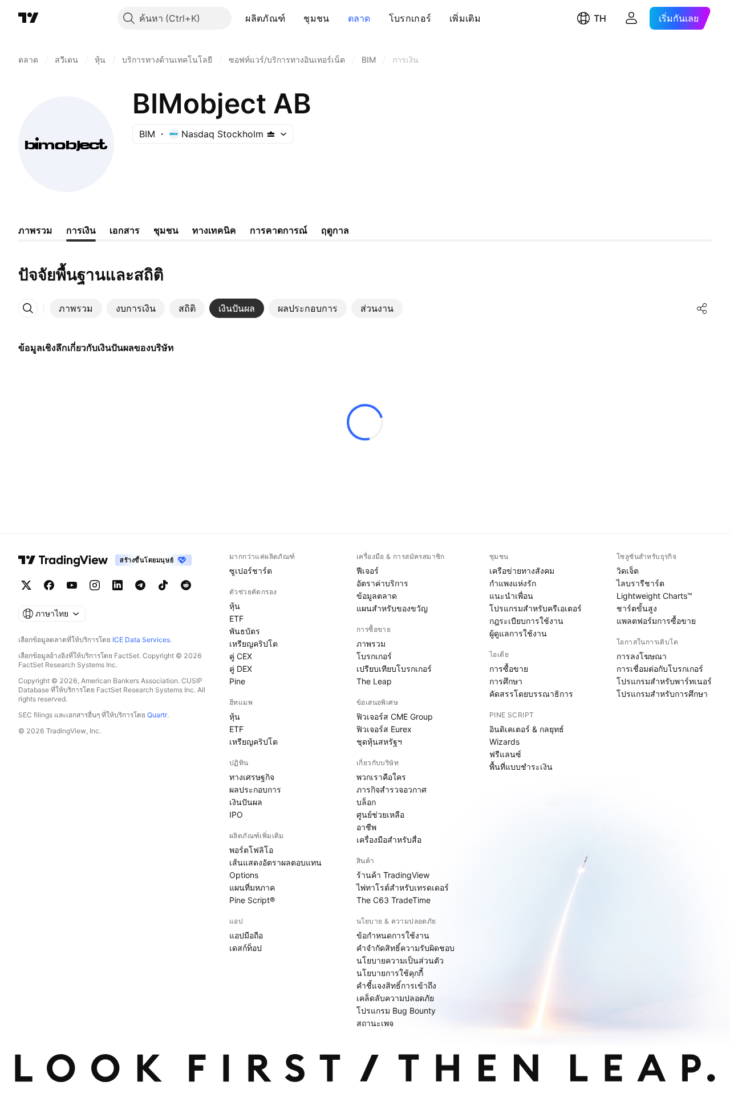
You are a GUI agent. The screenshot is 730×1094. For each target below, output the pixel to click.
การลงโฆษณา (642, 656)
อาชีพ (366, 827)
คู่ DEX (240, 668)
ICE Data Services (141, 639)
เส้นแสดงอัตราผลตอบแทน (275, 862)
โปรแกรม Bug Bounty (396, 1010)
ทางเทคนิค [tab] (214, 230)
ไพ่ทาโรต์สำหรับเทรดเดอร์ (402, 887)
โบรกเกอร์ (410, 18)
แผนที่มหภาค (252, 887)
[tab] (76, 308)
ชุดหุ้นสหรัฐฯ (379, 741)
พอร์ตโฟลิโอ (251, 850)
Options (243, 875)
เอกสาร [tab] (125, 230)
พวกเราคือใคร (381, 777)
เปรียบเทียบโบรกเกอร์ (394, 668)
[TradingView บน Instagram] (95, 585)
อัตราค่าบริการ (382, 583)
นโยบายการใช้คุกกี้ (389, 973)
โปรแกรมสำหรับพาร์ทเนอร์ (664, 681)
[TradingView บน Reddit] (186, 585)
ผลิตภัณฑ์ (265, 18)
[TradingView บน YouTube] (72, 585)
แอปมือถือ (246, 935)
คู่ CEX (240, 656)
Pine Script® (252, 900)
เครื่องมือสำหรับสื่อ (388, 839)
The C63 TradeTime (393, 900)
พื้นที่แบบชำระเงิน (521, 766)
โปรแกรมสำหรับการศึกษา (662, 694)
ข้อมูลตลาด (376, 596)
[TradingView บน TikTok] (163, 585)
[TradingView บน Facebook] (49, 585)
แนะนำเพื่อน (511, 596)
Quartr (157, 715)
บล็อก (366, 802)
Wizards (504, 741)
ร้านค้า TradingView (392, 875)
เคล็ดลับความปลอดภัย (395, 998)
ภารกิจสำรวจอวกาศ (391, 789)
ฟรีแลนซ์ (505, 754)
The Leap (374, 681)
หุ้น (234, 606)
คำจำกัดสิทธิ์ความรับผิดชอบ (405, 948)
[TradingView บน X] (26, 585)
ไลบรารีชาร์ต (640, 583)
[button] (294, 18)
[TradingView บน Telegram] (140, 585)
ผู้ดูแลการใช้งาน (518, 633)
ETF (236, 618)
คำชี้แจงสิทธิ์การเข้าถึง (396, 985)
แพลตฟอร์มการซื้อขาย (656, 621)
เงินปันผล (245, 802)
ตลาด (359, 18)
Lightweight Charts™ (654, 596)
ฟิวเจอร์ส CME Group (394, 716)
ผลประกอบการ (255, 789)
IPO (236, 814)
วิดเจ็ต (628, 570)
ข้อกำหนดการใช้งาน (392, 935)
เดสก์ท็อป (245, 948)
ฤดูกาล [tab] (335, 230)
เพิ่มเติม (465, 18)
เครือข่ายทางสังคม (521, 570)
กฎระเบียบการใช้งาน (526, 621)
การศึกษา (505, 681)
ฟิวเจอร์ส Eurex (384, 729)
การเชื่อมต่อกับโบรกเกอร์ (660, 668)
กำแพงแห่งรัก (512, 583)
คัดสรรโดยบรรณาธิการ (531, 694)
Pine (237, 681)
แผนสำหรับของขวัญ (392, 608)
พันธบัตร (244, 631)
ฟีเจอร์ (367, 570)
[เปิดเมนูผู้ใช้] (631, 18)
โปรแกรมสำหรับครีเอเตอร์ (535, 608)
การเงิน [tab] (81, 230)
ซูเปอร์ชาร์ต (250, 570)
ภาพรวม (371, 643)
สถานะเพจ (375, 1023)
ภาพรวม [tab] (35, 230)
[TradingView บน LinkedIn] (117, 585)
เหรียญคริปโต (253, 643)
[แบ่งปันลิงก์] (702, 308)
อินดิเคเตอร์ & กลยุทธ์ (526, 729)
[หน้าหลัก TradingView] (28, 18)
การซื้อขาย (508, 668)
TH (600, 18)
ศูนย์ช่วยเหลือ (380, 814)
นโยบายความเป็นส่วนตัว (400, 960)
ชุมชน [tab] (166, 230)
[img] (271, 134)
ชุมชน (316, 18)
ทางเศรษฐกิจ (251, 777)
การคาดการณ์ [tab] (278, 230)
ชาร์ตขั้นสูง (637, 608)
